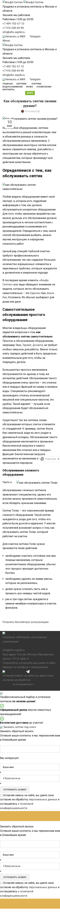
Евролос (35, 293)
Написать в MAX (15, 671)
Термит (26, 345)
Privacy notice (51, 459)
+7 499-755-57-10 (13, 23)
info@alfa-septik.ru (13, 32)
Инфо (30, 93)
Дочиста (37, 345)
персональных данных (43, 799)
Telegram (35, 671)
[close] (58, 459)
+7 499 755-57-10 (13, 66)
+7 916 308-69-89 (13, 28)
